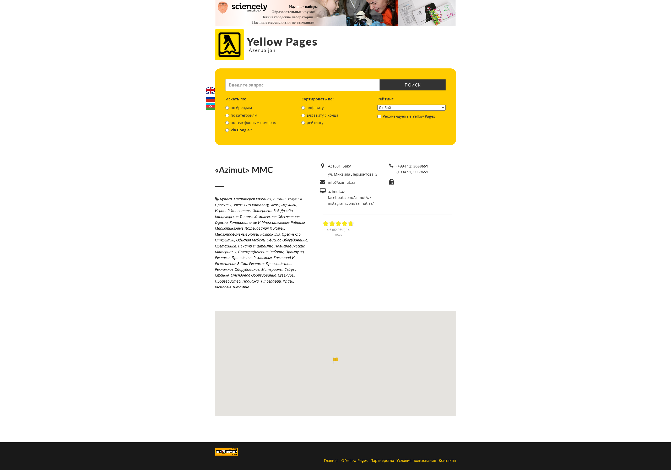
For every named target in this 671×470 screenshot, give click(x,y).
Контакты (447, 460)
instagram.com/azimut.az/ (351, 203)
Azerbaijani (210, 106)
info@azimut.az (341, 182)
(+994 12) (412, 166)
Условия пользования (416, 460)
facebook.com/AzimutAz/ (349, 197)
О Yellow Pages (354, 460)
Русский (210, 98)
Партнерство (382, 460)
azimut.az (336, 191)
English (210, 90)
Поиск (413, 85)
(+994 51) (412, 171)
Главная (331, 460)
